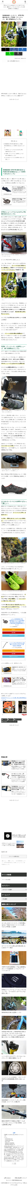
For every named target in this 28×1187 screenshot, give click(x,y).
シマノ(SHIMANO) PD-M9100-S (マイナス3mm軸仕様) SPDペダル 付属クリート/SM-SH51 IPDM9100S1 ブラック (16, 621)
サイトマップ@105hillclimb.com (14, 1180)
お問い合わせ (7, 1178)
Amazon (13, 629)
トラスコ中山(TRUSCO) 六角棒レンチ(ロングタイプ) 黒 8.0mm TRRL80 (17, 644)
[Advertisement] (14, 77)
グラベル (11, 719)
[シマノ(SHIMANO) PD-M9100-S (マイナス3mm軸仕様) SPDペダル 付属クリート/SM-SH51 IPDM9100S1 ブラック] (5, 621)
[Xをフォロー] (13, 1164)
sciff (14, 1133)
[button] (18, 53)
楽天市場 (13, 632)
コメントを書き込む (14, 856)
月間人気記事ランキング (21, 1178)
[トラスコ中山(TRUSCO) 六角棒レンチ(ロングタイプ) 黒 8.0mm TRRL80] (5, 645)
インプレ (5, 719)
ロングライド (18, 719)
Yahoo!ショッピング (13, 635)
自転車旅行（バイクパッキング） (10, 721)
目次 (12, 141)
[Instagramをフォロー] (15, 1164)
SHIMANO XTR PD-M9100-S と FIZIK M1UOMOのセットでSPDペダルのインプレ (14, 145)
